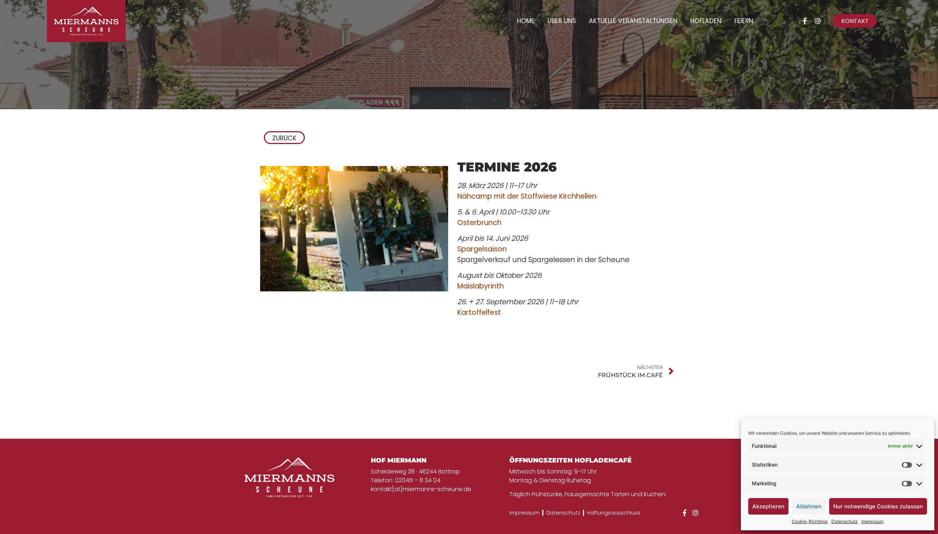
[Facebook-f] (804, 20)
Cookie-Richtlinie (810, 521)
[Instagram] (817, 20)
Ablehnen (808, 506)
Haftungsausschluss (613, 512)
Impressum (872, 521)
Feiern (743, 20)
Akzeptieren (768, 506)
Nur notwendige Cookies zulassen (878, 506)
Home (526, 20)
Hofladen (705, 20)
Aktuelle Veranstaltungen (633, 20)
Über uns (561, 20)
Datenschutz (844, 521)
